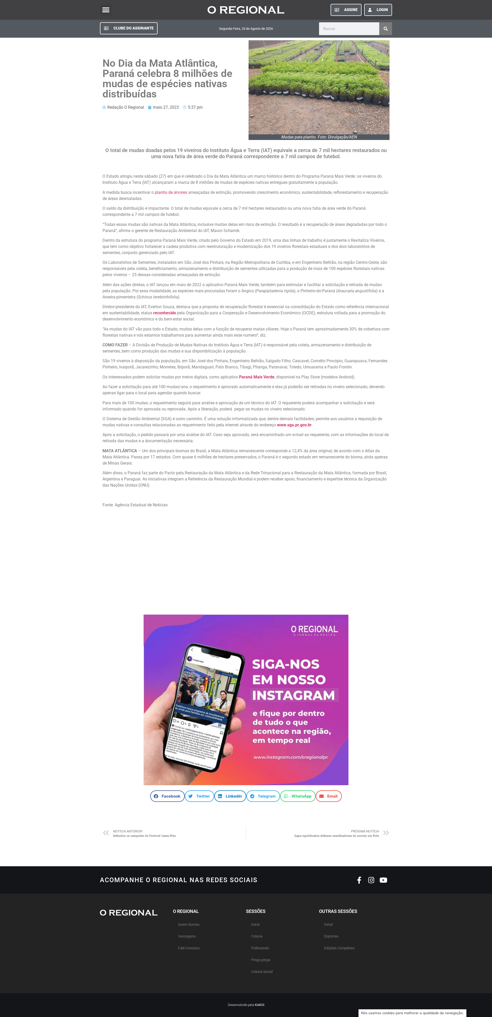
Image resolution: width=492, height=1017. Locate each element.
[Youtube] (383, 880)
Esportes (331, 936)
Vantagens (187, 936)
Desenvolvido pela (246, 1005)
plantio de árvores (171, 192)
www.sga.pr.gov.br (294, 424)
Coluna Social (262, 972)
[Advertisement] (245, 564)
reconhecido (164, 312)
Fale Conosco (189, 948)
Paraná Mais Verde (256, 377)
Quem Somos (188, 924)
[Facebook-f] (359, 880)
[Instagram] (371, 880)
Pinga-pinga (260, 960)
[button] (105, 10)
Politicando (260, 948)
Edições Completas (339, 948)
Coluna (256, 936)
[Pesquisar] (385, 28)
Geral (255, 924)
